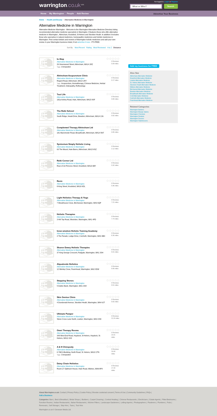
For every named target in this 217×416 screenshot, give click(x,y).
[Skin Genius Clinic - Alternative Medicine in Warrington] (46, 306)
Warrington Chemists (137, 114)
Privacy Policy (73, 392)
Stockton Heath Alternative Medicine (143, 85)
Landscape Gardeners (110, 403)
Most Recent (80, 48)
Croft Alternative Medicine (139, 96)
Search (170, 6)
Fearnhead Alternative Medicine (141, 100)
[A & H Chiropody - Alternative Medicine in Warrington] (46, 356)
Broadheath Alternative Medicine (141, 94)
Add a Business (45, 395)
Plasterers (152, 403)
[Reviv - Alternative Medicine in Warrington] (46, 190)
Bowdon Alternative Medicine (140, 91)
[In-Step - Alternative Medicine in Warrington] (46, 68)
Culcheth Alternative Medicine (140, 98)
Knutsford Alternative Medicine (141, 78)
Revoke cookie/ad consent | (103, 392)
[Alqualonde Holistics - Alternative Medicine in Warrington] (46, 273)
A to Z (109, 48)
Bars (51, 400)
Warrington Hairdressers (139, 121)
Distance (117, 48)
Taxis (72, 405)
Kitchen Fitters (94, 403)
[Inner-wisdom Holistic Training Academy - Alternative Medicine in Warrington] (46, 240)
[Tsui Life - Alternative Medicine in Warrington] (46, 104)
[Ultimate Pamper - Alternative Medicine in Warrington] (46, 323)
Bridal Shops (75, 400)
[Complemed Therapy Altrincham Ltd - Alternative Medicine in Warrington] (46, 137)
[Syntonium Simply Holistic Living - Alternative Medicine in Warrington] (46, 153)
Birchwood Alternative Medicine (141, 89)
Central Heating (111, 400)
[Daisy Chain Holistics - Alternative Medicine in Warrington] (46, 373)
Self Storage (54, 405)
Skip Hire (64, 405)
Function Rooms (46, 403)
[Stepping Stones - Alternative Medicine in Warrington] (46, 290)
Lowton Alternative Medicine (140, 80)
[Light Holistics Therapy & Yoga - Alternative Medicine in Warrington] (46, 207)
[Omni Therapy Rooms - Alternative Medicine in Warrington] (46, 339)
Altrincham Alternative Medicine (141, 76)
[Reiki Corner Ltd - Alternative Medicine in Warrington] (46, 170)
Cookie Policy (85, 392)
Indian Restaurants (62, 403)
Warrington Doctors (137, 118)
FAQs (148, 392)
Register (174, 2)
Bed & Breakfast (61, 400)
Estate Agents (155, 400)
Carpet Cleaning (97, 400)
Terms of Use (120, 392)
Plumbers (162, 403)
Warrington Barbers (137, 110)
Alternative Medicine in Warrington (70, 62)
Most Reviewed (99, 48)
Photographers (140, 403)
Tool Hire (79, 405)
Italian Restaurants (79, 403)
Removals (43, 405)
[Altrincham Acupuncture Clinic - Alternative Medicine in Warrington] (46, 85)
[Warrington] (61, 7)
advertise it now (83, 42)
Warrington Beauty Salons (139, 112)
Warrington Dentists (137, 116)
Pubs (169, 403)
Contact (63, 392)
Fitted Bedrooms (169, 400)
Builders (85, 400)
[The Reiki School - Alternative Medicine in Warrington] (46, 120)
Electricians (143, 400)
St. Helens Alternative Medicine (141, 82)
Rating (89, 48)
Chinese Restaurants (128, 400)
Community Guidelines (136, 392)
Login (166, 2)
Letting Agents (127, 403)
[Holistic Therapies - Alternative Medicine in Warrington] (46, 223)
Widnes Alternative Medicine (140, 87)
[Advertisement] (153, 40)
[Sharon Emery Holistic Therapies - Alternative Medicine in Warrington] (46, 257)
